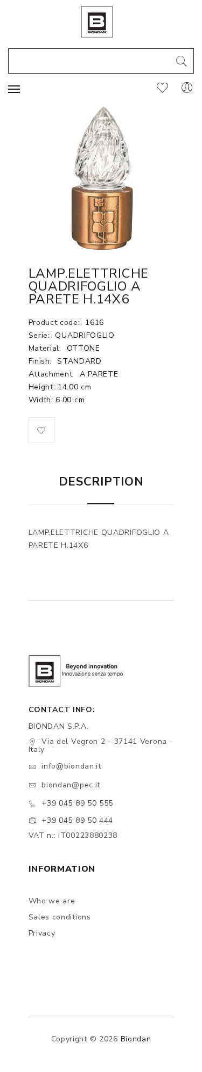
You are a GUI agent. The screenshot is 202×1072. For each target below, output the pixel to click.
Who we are (52, 901)
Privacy (42, 933)
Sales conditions (60, 917)
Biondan (136, 1039)
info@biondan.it (71, 766)
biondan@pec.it (70, 785)
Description (101, 482)
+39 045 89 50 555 (77, 803)
